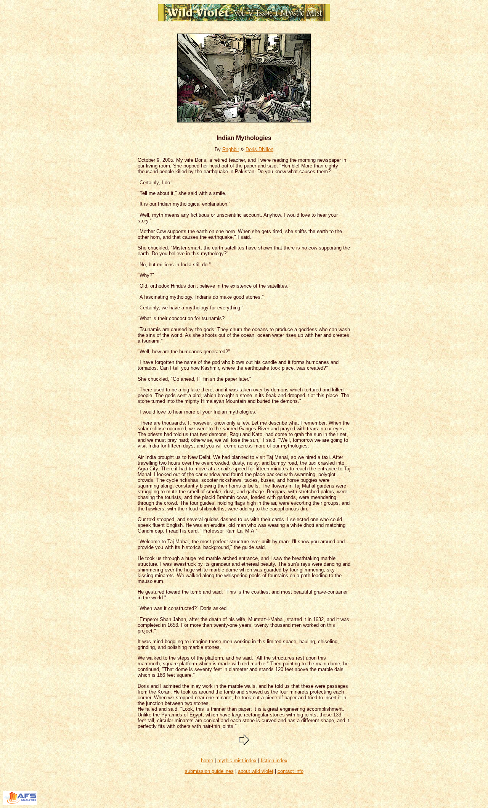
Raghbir (230, 149)
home (207, 760)
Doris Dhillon (259, 149)
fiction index (274, 760)
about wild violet (255, 771)
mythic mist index (237, 760)
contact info (290, 771)
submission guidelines (209, 771)
